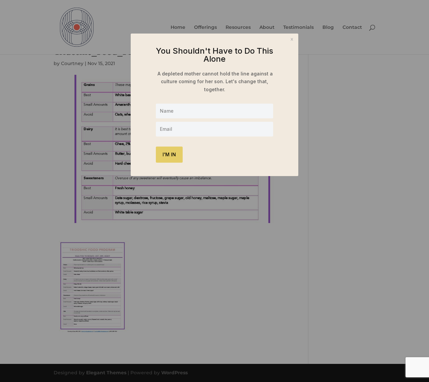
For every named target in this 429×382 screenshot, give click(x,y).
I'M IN (169, 154)
